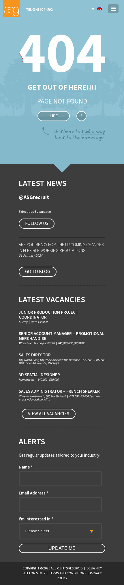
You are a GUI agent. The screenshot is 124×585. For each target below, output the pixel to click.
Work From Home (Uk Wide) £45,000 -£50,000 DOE (61, 338)
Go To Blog (37, 271)
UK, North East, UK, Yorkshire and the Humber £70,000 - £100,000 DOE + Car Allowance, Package (62, 359)
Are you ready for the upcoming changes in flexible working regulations (61, 247)
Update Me (62, 548)
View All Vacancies (48, 413)
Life (54, 115)
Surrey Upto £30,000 (48, 316)
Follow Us (36, 223)
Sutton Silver (33, 573)
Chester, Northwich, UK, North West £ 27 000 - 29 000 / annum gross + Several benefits (59, 395)
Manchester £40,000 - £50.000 (39, 377)
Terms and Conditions (67, 573)
